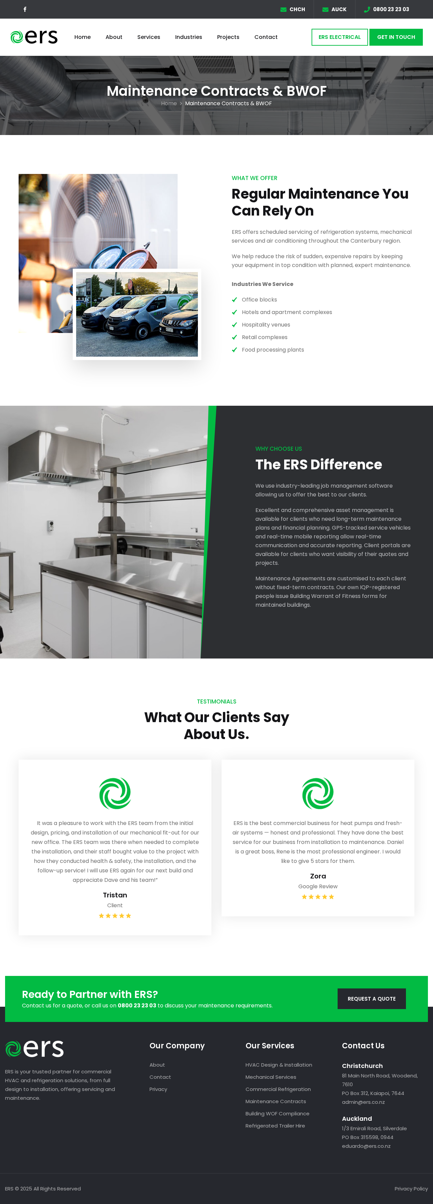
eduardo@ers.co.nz (366, 1146)
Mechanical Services (271, 1076)
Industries (188, 37)
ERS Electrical (340, 37)
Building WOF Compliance (278, 1113)
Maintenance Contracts (276, 1101)
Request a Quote (372, 998)
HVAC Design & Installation (279, 1064)
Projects (228, 37)
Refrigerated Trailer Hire (275, 1125)
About (114, 37)
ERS (9, 1188)
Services (148, 37)
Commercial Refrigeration (278, 1089)
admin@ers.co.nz (363, 1102)
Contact (266, 37)
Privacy (158, 1089)
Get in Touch (396, 37)
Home (82, 37)
